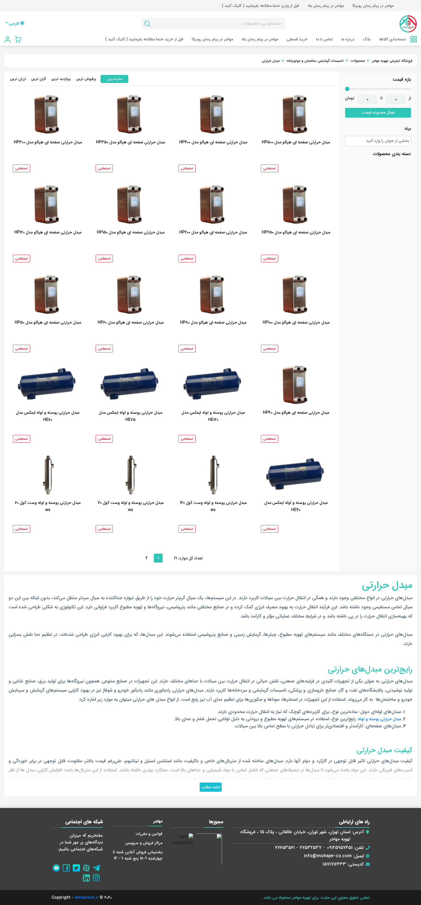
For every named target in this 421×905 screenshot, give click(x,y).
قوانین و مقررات (149, 834)
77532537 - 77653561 (298, 847)
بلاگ (367, 39)
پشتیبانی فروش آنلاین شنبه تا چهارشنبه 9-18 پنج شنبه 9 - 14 (137, 855)
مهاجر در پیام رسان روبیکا (373, 6)
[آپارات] (88, 867)
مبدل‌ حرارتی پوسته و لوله (379, 719)
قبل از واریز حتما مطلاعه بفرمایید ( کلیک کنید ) (260, 6)
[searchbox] (377, 142)
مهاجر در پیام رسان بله (326, 6)
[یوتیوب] (58, 867)
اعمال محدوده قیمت (378, 112)
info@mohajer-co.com (328, 856)
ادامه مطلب (210, 787)
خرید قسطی (297, 39)
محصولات (358, 61)
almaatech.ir (86, 897)
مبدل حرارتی (271, 61)
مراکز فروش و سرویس (143, 843)
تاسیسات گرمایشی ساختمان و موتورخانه (315, 61)
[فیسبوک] (68, 867)
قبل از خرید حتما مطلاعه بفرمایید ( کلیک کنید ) (144, 39)
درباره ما (348, 39)
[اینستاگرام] (98, 877)
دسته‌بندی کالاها (392, 39)
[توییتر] (78, 867)
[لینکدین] (88, 877)
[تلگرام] (98, 867)
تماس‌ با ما (324, 39)
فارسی (14, 23)
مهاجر (157, 821)
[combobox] (378, 141)
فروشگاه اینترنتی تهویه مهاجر (392, 61)
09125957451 (340, 847)
